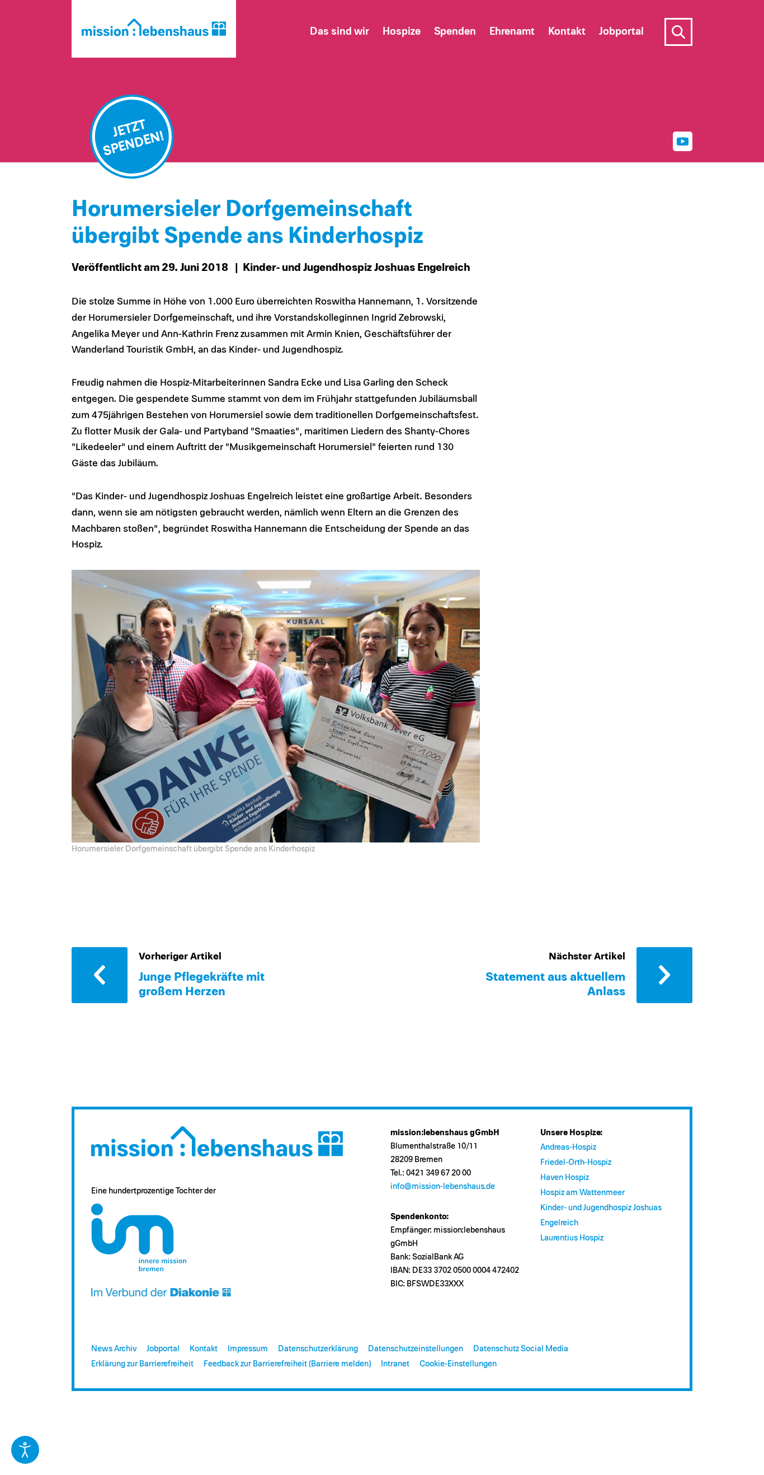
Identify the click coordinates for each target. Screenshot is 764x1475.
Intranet (395, 1364)
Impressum (248, 1349)
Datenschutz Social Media (520, 1349)
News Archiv (113, 1349)
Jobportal (163, 1349)
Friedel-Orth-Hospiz (575, 1162)
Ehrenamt (512, 31)
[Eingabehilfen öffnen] (25, 1450)
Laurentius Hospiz (571, 1238)
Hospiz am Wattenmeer (582, 1192)
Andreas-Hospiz (568, 1147)
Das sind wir (339, 31)
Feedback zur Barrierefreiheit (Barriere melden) (287, 1364)
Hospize (402, 31)
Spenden (455, 31)
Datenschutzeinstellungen (415, 1349)
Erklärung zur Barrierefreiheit (142, 1364)
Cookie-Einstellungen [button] (458, 1364)
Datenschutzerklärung (318, 1349)
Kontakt (204, 1349)
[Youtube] (682, 141)
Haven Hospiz (564, 1177)
